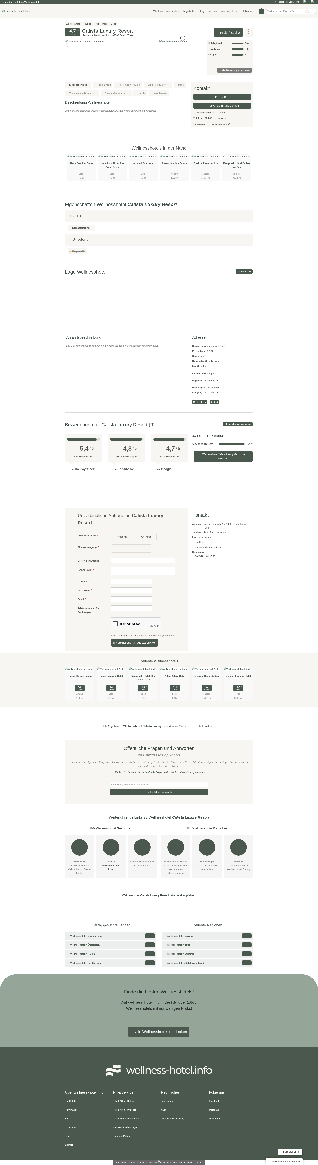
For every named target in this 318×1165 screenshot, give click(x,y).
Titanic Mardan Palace (174, 163)
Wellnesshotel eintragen (125, 1127)
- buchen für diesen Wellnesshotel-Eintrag (238, 865)
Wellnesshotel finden (166, 11)
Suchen (313, 11)
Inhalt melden (205, 726)
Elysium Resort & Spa (205, 163)
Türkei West (214, 361)
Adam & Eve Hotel (143, 163)
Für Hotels (70, 1101)
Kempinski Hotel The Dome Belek (112, 165)
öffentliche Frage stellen (160, 792)
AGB (163, 1109)
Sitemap (69, 1144)
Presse (68, 1118)
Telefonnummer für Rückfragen (88, 610)
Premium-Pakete (122, 1136)
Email (81, 599)
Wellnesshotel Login (284, 2)
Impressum (167, 1101)
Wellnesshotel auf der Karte (211, 112)
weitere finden (111, 865)
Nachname (84, 590)
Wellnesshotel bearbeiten (126, 1118)
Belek (203, 356)
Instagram (214, 1109)
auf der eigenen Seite (207, 865)
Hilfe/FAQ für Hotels (123, 1101)
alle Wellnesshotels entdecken (160, 1032)
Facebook (214, 1101)
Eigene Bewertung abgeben (239, 424)
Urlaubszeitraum (87, 535)
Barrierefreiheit (291, 1151)
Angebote (188, 11)
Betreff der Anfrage (88, 560)
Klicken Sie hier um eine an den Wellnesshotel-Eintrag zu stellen (160, 772)
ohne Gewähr (180, 726)
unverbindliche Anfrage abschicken (134, 642)
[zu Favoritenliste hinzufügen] (69, 44)
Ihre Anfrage (85, 569)
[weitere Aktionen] (249, 32)
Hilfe (297, 2)
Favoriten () (286, 1161)
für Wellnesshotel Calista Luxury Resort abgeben (79, 867)
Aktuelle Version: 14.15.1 (191, 1162)
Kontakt (214, 402)
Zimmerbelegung (87, 547)
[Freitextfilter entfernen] (307, 11)
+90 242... (208, 118)
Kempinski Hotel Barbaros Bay (236, 165)
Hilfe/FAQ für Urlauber (124, 1109)
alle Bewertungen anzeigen (235, 70)
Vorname (83, 581)
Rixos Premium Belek (81, 163)
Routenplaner (245, 271)
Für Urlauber (71, 1109)
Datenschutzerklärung (126, 635)
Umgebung (80, 239)
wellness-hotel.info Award (223, 11)
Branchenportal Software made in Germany (135, 1162)
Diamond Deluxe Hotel (238, 676)
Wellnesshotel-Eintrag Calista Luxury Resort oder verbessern (175, 867)
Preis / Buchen (230, 32)
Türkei (203, 366)
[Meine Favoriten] (261, 11)
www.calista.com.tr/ (220, 124)
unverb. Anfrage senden (224, 105)
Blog (201, 11)
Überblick (75, 216)
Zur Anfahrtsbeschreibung (208, 547)
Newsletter (214, 1118)
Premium (246, 151)
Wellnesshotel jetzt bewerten (224, 456)
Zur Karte (200, 542)
